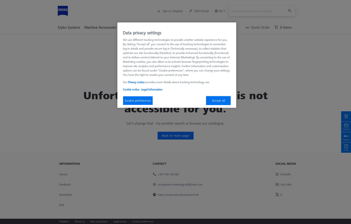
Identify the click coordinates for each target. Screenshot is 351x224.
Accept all (218, 101)
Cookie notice (131, 89)
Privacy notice (136, 82)
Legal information (152, 89)
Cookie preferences (138, 101)
